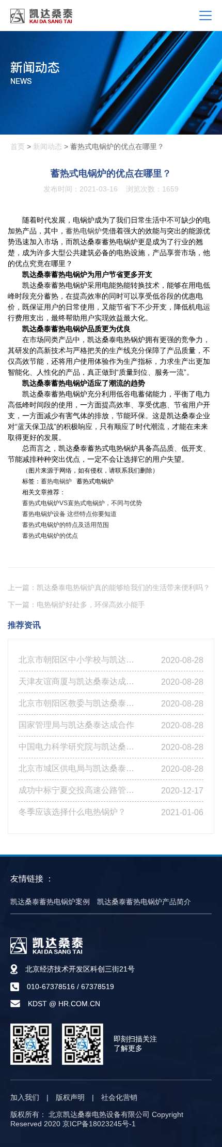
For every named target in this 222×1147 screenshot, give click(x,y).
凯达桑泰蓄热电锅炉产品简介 (144, 902)
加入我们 (24, 1097)
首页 (17, 146)
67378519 (97, 986)
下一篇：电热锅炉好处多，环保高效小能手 (76, 604)
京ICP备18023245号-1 (99, 1124)
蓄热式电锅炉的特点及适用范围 (65, 524)
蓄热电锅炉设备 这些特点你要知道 (69, 514)
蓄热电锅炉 (84, 231)
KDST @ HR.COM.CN (64, 1003)
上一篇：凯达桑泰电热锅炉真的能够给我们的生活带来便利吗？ (109, 587)
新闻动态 (47, 146)
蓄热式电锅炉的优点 (50, 535)
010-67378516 (51, 986)
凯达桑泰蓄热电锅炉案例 (50, 902)
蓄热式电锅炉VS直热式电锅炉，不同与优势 (82, 503)
